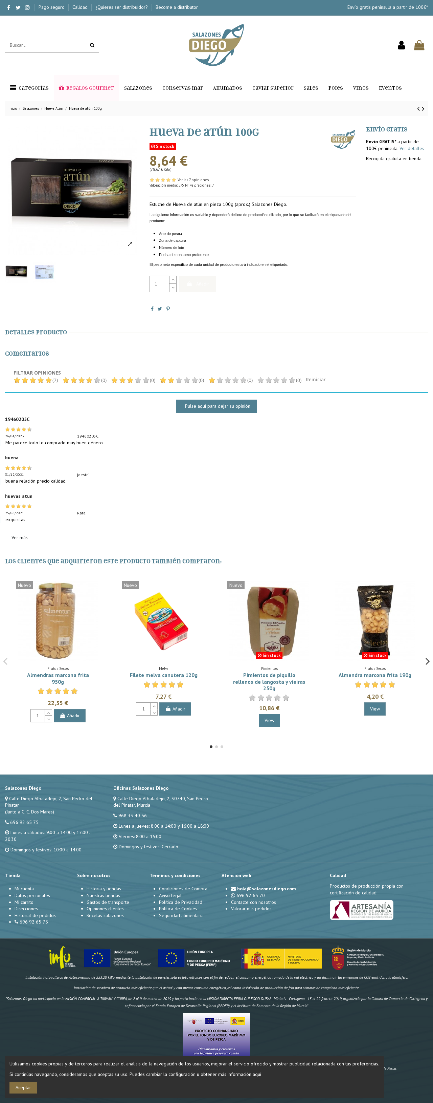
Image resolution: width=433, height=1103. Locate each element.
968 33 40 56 (132, 815)
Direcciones (26, 909)
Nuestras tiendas (103, 895)
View (269, 720)
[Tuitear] (160, 309)
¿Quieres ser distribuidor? (122, 7)
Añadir (202, 284)
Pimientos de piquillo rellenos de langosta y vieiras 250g (269, 681)
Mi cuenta (24, 889)
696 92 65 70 (250, 895)
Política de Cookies (178, 909)
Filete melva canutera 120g (164, 675)
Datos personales (32, 895)
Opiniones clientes (105, 909)
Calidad (80, 7)
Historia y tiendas (104, 889)
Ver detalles (412, 148)
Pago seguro (52, 7)
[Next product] (423, 108)
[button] (29, 88)
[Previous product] (419, 108)
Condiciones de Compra (183, 889)
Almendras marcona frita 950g (58, 678)
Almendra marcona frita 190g (375, 675)
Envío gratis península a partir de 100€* (387, 7)
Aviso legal (170, 895)
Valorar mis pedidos (251, 909)
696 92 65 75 (24, 822)
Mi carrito (24, 902)
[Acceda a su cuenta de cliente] (401, 45)
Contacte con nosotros (253, 902)
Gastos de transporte (108, 902)
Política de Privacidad (180, 902)
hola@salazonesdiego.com (266, 889)
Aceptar (23, 1087)
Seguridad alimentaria (181, 915)
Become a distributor (177, 7)
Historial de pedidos (35, 915)
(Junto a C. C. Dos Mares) (29, 812)
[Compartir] (152, 309)
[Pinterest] (168, 309)
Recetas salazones (105, 915)
